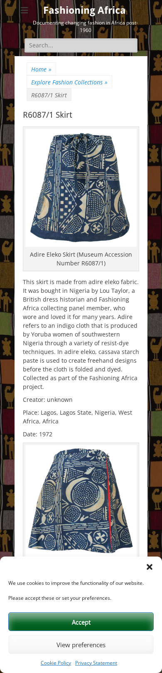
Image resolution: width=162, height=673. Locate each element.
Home (41, 69)
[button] (149, 567)
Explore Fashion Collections (69, 82)
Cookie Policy (56, 662)
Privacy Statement (96, 662)
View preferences (81, 645)
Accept (81, 622)
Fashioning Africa (84, 10)
